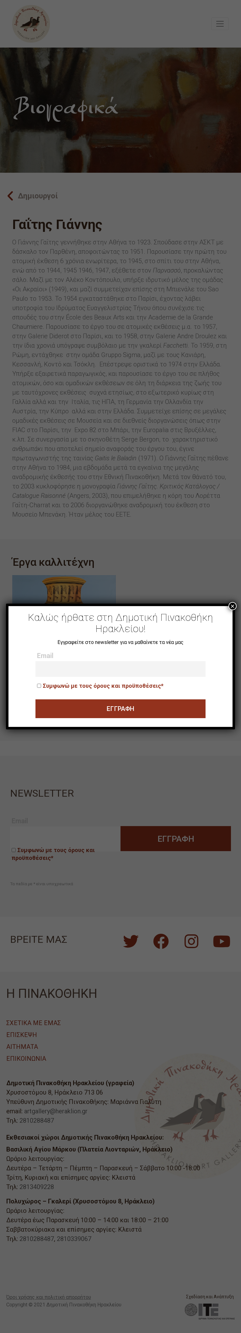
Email (45, 656)
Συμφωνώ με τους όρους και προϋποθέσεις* (103, 685)
